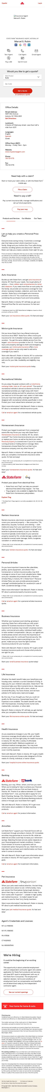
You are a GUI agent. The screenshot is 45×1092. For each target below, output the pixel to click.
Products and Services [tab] (11, 218)
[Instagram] (24, 45)
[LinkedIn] (29, 45)
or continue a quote (22, 94)
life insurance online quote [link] (19, 716)
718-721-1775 (9, 158)
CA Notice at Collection (26, 1081)
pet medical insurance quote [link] (20, 909)
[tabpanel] (22, 136)
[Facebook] (16, 45)
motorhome (35, 384)
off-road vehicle (25, 386)
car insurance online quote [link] (19, 316)
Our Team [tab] (38, 218)
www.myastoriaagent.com (15, 152)
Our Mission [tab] (26, 218)
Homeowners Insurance (10, 435)
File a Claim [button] (22, 189)
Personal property (8, 441)
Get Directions (10, 118)
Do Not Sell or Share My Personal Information (14, 1083)
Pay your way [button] (22, 209)
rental (39, 284)
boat (15, 386)
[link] (36, 52)
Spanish (8, 136)
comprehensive (29, 284)
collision (17, 284)
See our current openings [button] (18, 992)
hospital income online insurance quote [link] (24, 762)
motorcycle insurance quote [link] (20, 366)
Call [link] (3, 412)
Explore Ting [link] (6, 497)
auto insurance (34, 280)
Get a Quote (22, 91)
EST (17, 143)
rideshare (8, 286)
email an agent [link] (12, 412)
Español (4, 3)
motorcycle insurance (20, 347)
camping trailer (7, 386)
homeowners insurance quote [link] (21, 470)
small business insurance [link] (19, 662)
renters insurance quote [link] (19, 550)
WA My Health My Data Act (9, 1081)
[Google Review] (20, 45)
